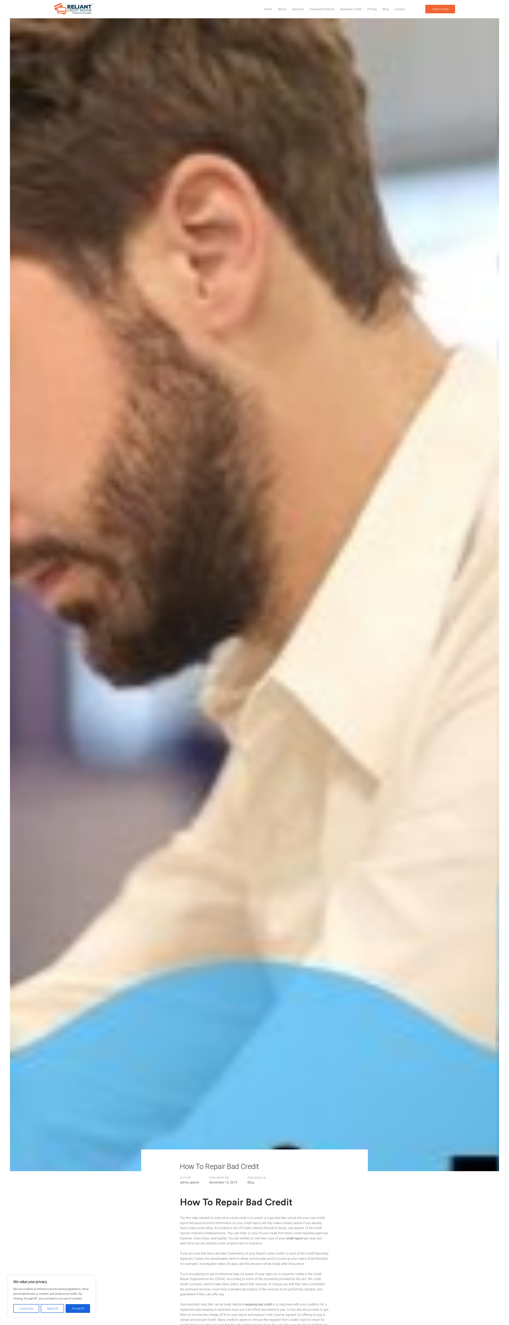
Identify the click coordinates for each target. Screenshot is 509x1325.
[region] (51, 1296)
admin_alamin (189, 1182)
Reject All (52, 1308)
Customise (26, 1308)
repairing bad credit (258, 1304)
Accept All (78, 1308)
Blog (251, 1182)
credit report (294, 1238)
